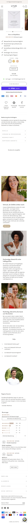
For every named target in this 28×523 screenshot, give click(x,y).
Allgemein (5, 481)
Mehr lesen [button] (5, 462)
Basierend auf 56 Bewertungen (10, 416)
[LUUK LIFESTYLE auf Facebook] (5, 508)
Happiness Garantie (9, 140)
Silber (10, 61)
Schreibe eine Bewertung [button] (14, 418)
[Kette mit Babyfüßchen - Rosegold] (5, 168)
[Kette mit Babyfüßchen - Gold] (4, 168)
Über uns (6, 226)
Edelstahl (13, 68)
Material (14, 65)
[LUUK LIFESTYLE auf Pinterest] (8, 508)
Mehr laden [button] (14, 467)
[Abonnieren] (24, 503)
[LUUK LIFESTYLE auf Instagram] (2, 508)
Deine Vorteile (7, 491)
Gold (13, 61)
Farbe (14, 58)
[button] (9, 37)
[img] (11, 441)
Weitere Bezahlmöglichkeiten (14, 92)
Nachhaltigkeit (8, 137)
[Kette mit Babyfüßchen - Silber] (2, 168)
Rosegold (17, 61)
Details (5, 130)
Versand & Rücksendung (11, 134)
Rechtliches (6, 486)
